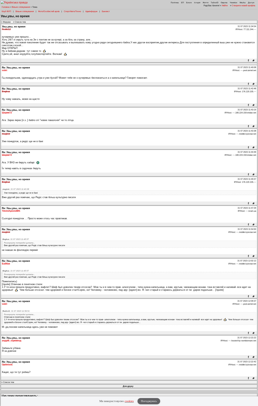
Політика (175, 3)
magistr (6, 133)
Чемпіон (233, 3)
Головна (5, 7)
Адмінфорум (91, 11)
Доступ (251, 3)
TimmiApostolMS (11, 211)
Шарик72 (7, 112)
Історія (197, 3)
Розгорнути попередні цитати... (19, 243)
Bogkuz (6, 91)
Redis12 (6, 29)
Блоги (189, 3)
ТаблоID (214, 3)
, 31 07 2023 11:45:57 (15, 239)
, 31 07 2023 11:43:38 (15, 189)
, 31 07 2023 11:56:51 (16, 311)
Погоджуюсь (149, 401)
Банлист (106, 11)
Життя (205, 3)
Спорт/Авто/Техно (72, 11)
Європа (224, 3)
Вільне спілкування (21, 7)
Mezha (243, 3)
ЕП (182, 3)
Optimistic (7, 364)
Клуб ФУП (6, 11)
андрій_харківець (12, 340)
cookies (129, 401)
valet (4, 70)
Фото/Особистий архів (48, 11)
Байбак (6, 263)
